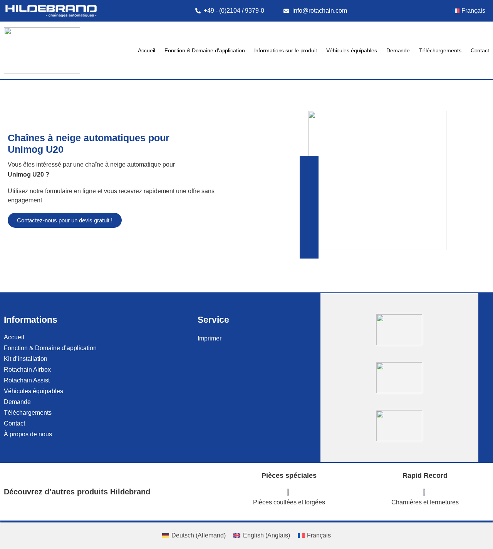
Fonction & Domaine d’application (204, 50)
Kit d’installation (25, 358)
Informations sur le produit (285, 50)
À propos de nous (28, 434)
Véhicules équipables (351, 50)
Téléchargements (440, 50)
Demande (398, 50)
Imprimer (209, 338)
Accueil (146, 50)
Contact (480, 50)
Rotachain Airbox (27, 369)
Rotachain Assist (27, 380)
